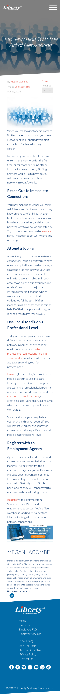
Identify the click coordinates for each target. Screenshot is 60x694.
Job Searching (22, 86)
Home (22, 620)
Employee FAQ (28, 629)
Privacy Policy (28, 654)
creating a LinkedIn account (23, 396)
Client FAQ (26, 641)
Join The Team (28, 645)
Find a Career (27, 625)
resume (46, 231)
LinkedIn (12, 374)
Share (45, 81)
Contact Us (26, 658)
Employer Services (30, 633)
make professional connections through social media (27, 354)
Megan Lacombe (19, 81)
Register (12, 499)
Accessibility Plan (30, 650)
